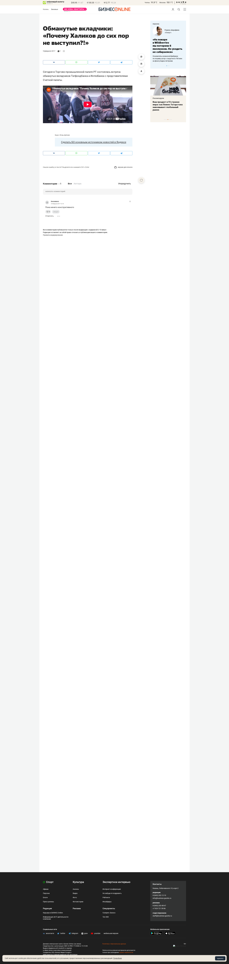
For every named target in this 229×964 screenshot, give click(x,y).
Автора (77, 183)
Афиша (45, 889)
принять (220, 958)
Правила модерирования (53, 235)
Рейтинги (106, 897)
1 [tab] (166, 65)
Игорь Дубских (65, 135)
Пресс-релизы (48, 902)
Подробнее (117, 958)
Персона (46, 893)
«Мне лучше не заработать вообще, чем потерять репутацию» (167, 44)
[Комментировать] (141, 57)
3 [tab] (166, 119)
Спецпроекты (109, 908)
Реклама (77, 908)
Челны (147, 2)
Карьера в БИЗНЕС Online (53, 913)
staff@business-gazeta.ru (162, 916)
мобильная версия (111, 933)
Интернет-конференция (112, 889)
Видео (75, 893)
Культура (78, 882)
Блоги (45, 897)
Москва (162, 2)
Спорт (49, 882)
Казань (46, 9)
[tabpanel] (168, 43)
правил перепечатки (126, 952)
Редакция (47, 908)
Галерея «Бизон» (109, 913)
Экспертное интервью (116, 882)
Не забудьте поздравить (112, 893)
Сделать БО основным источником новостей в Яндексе (93, 142)
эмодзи (55, 212)
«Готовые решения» (172, 33)
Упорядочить (124, 183)
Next (183, 66)
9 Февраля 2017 (49, 51)
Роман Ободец (170, 30)
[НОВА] (75, 10)
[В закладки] (141, 64)
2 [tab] (165, 119)
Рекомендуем (158, 98)
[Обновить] (141, 180)
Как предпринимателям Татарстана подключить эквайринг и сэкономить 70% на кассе (168, 106)
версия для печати (124, 167)
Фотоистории (78, 902)
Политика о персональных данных (114, 944)
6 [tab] (170, 119)
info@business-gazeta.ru (162, 898)
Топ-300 (106, 917)
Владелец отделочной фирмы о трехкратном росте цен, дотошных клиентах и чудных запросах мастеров (168, 55)
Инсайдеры (107, 902)
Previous (153, 66)
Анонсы (76, 889)
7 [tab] (171, 119)
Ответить (49, 216)
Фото (75, 897)
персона (156, 24)
